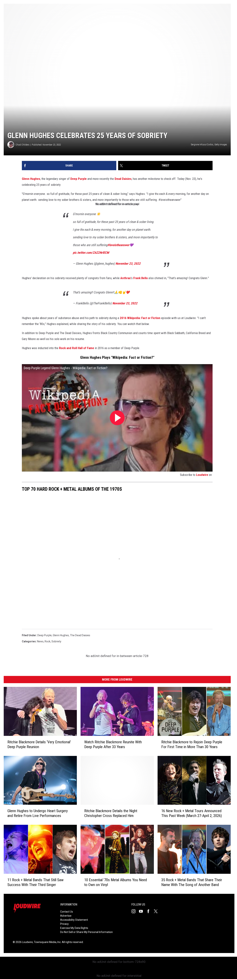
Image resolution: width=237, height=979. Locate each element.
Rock (47, 641)
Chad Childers (22, 144)
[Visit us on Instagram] (135, 911)
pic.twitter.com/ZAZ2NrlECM (91, 252)
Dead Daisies (123, 179)
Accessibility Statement (74, 919)
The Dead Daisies (80, 635)
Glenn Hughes (31, 179)
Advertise (65, 915)
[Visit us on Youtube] (142, 911)
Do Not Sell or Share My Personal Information (86, 932)
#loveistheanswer (118, 245)
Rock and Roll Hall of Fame (76, 348)
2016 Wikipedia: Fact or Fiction (140, 318)
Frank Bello (140, 278)
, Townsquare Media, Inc (47, 942)
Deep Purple (78, 179)
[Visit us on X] (157, 911)
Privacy (64, 923)
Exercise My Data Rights (74, 927)
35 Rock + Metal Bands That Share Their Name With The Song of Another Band (191, 882)
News (40, 641)
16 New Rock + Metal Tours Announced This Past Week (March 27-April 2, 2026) (191, 813)
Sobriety (56, 641)
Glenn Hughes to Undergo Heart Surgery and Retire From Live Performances (37, 813)
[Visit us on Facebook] (149, 911)
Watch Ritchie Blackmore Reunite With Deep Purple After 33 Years (113, 744)
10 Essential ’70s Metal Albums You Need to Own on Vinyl (115, 882)
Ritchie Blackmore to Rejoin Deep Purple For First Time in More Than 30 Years (191, 744)
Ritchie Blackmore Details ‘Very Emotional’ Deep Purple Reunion (39, 744)
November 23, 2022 (128, 263)
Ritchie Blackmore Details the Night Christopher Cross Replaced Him (110, 813)
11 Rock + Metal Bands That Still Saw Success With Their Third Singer (35, 882)
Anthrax (125, 278)
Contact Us (66, 911)
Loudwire (202, 475)
